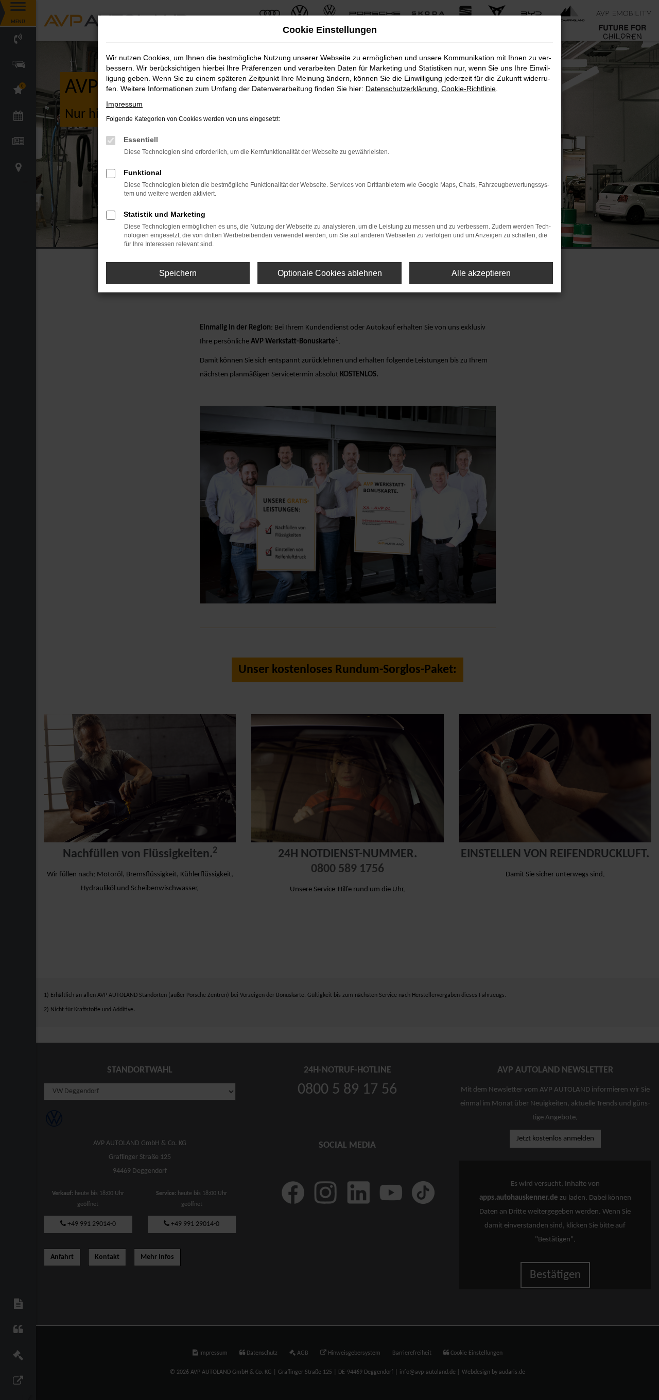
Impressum (124, 104)
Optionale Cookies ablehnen (330, 273)
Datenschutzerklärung (401, 88)
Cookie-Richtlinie (468, 88)
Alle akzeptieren (481, 273)
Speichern (178, 273)
